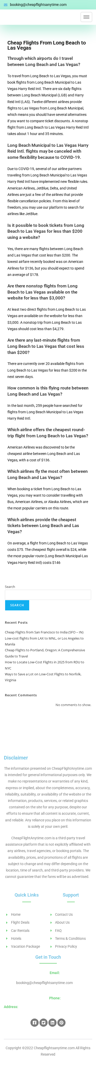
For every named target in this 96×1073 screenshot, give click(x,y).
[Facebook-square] (34, 1023)
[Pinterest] (61, 1023)
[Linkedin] (52, 1023)
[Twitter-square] (43, 1023)
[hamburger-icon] (86, 17)
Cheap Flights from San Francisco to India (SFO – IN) (44, 632)
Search (10, 586)
